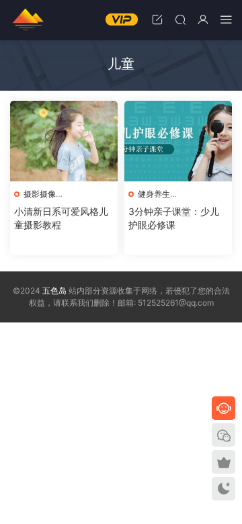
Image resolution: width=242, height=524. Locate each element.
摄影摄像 (40, 194)
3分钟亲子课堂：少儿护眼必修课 (173, 218)
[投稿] (157, 19)
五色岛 (27, 20)
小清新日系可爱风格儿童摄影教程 (61, 218)
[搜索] (180, 19)
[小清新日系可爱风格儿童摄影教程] (64, 141)
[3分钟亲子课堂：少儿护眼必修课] (178, 141)
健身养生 (154, 194)
